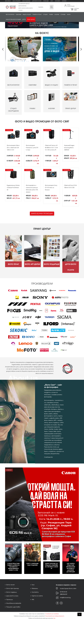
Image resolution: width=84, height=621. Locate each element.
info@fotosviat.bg (65, 597)
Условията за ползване (52, 613)
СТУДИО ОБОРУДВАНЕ (13, 110)
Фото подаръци (26, 0)
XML (33, 599)
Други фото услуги (36, 0)
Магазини (57, 0)
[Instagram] (61, 603)
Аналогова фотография (13, 19)
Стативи (63, 14)
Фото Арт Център (16, 0)
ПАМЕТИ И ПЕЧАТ (70, 85)
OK (79, 614)
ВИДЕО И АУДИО (51, 85)
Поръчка (76, 9)
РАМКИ (32, 108)
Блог (52, 0)
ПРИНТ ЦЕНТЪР (70, 108)
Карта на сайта (37, 596)
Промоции (45, 0)
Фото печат (7, 0)
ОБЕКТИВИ (32, 85)
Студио (45, 14)
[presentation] (3, 49)
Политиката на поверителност (54, 616)
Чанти (68, 14)
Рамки (51, 14)
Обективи (18, 14)
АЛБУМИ (51, 108)
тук (54, 618)
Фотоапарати (10, 14)
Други (24, 19)
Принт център (31, 19)
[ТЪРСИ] (51, 7)
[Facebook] (57, 603)
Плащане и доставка (13, 607)
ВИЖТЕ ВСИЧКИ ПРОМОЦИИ (42, 213)
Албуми (56, 14)
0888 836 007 (63, 594)
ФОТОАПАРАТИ (13, 85)
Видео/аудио (27, 14)
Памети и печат (37, 14)
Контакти (64, 0)
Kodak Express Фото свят (68, 588)
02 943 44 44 (63, 591)
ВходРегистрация (70, 5)
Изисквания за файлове (13, 603)
